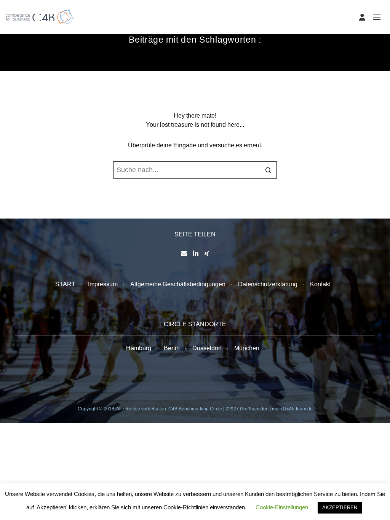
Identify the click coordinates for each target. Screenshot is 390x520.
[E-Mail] (184, 253)
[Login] (362, 17)
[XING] (206, 253)
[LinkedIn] (196, 253)
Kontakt (320, 284)
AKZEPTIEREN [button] (339, 507)
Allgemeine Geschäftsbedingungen (177, 284)
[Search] (268, 170)
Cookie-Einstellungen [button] (282, 507)
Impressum (103, 284)
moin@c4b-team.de (292, 409)
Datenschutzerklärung (267, 284)
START (65, 284)
